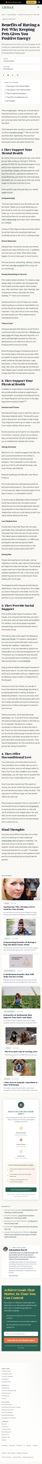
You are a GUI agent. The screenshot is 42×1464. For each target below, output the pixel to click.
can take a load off (17, 265)
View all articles (13, 1275)
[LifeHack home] (8, 7)
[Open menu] (38, 7)
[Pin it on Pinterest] (8, 75)
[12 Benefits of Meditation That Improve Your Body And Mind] (21, 997)
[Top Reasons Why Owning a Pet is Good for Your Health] (21, 889)
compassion (34, 806)
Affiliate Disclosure (27, 1457)
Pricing (4, 1398)
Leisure (7, 938)
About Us (4, 1424)
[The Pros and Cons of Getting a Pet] (21, 1036)
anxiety (16, 170)
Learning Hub (5, 1396)
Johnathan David (8, 61)
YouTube (28, 1445)
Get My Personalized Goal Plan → (21, 1189)
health (4, 192)
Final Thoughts (10, 101)
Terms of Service (6, 1457)
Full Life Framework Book (9, 1390)
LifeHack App (5, 1388)
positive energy (17, 132)
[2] (10, 295)
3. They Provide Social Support (15, 93)
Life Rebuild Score (7, 1374)
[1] (24, 132)
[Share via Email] (18, 75)
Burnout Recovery (7, 1404)
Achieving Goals (6, 1382)
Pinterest (19, 1445)
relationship (11, 219)
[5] (33, 548)
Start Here (6, 1368)
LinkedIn (34, 1445)
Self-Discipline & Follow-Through (11, 1407)
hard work (13, 110)
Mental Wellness (12, 14)
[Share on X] (13, 75)
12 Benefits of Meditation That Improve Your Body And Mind (17, 1016)
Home (3, 14)
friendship (26, 661)
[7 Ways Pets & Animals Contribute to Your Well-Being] (21, 1067)
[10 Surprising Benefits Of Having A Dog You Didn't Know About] (21, 927)
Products (5, 1385)
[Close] (39, 2)
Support (4, 1440)
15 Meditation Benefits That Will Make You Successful (18, 975)
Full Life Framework (7, 1376)
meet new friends (9, 639)
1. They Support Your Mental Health (17, 86)
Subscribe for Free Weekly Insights (21, 1340)
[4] (39, 499)
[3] (25, 401)
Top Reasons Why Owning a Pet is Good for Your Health (19, 908)
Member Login (6, 1437)
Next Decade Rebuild (7, 1415)
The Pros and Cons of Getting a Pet (21, 1051)
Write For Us (5, 1434)
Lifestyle (7, 1079)
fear (11, 170)
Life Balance (5, 1379)
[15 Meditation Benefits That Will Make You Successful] (21, 961)
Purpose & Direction (7, 1410)
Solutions (6, 1402)
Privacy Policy (17, 1457)
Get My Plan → (31, 2)
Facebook (4, 1445)
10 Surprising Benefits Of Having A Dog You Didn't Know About (19, 943)
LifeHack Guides (6, 1371)
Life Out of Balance (7, 1412)
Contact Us (5, 1426)
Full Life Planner (6, 1393)
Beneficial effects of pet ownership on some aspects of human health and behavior (20, 1234)
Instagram (12, 1445)
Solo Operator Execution (9, 1418)
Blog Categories (6, 1432)
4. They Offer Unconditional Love (16, 97)
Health (7, 903)
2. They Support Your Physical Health (18, 90)
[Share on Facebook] (3, 75)
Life (3, 246)
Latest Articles (6, 1429)
